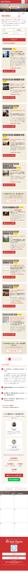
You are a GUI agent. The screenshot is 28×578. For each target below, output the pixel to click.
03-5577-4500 (15, 563)
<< (6, 359)
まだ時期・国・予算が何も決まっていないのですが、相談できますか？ (14, 394)
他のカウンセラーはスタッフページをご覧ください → (14, 454)
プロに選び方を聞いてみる (14, 201)
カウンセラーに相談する (10, 43)
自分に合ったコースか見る (9, 71)
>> (20, 359)
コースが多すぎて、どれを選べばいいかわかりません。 (14, 370)
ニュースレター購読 (14, 558)
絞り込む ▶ (14, 39)
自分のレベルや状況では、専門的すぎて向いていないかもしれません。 (14, 399)
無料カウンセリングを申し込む (14, 475)
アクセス (14, 554)
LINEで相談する (15, 479)
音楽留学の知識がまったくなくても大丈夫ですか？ (14, 388)
